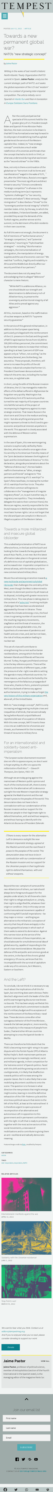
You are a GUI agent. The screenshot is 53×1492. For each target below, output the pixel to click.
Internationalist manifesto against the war (19, 1214)
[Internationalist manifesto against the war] (26, 1194)
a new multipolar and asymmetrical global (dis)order (25, 581)
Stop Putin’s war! (8, 1301)
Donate (10, 1347)
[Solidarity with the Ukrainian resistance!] (26, 1238)
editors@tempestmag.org (13, 1331)
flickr (24, 1144)
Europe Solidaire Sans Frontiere (21, 103)
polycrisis (24, 602)
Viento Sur (19, 99)
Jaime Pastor (11, 63)
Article (28, 29)
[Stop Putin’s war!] (26, 1281)
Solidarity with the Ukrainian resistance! (18, 1257)
